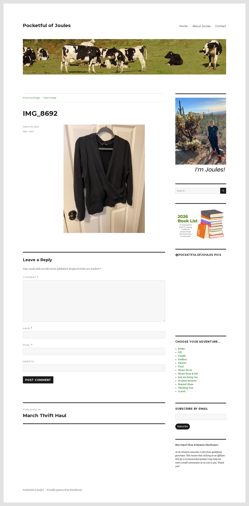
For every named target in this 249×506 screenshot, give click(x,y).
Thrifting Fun (185, 387)
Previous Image (31, 97)
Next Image (50, 97)
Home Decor (185, 370)
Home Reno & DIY (188, 373)
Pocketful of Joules (47, 25)
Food (181, 366)
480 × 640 (28, 131)
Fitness (182, 363)
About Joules (201, 26)
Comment (30, 277)
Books (181, 348)
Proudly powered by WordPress (64, 490)
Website (28, 361)
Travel (181, 391)
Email (28, 344)
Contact (220, 26)
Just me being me (188, 377)
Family (182, 355)
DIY (180, 352)
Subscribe (182, 426)
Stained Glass (185, 384)
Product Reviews (187, 380)
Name (27, 328)
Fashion (182, 359)
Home (183, 26)
